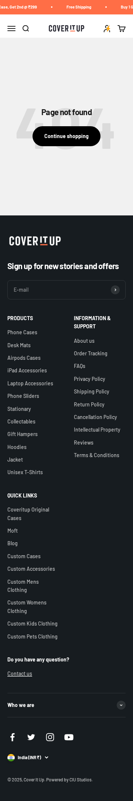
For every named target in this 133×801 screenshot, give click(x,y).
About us (84, 341)
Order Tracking (91, 353)
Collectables (21, 421)
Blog (12, 543)
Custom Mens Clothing (23, 586)
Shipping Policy (91, 391)
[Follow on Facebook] (12, 737)
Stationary (19, 409)
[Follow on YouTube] (69, 737)
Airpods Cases (24, 358)
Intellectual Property (97, 429)
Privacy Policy (89, 379)
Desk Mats (19, 345)
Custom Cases (24, 556)
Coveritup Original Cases (28, 513)
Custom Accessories (31, 569)
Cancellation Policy (95, 417)
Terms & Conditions (96, 455)
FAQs (79, 366)
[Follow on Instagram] (50, 737)
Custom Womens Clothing (27, 606)
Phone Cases (22, 332)
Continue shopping (66, 136)
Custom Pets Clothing (32, 636)
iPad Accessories (27, 370)
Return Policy (89, 404)
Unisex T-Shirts (25, 472)
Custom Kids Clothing (32, 623)
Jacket (15, 459)
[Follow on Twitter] (31, 737)
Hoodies (17, 447)
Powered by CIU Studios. (69, 779)
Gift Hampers (22, 434)
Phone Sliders (23, 396)
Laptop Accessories (30, 383)
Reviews (83, 442)
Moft (12, 530)
